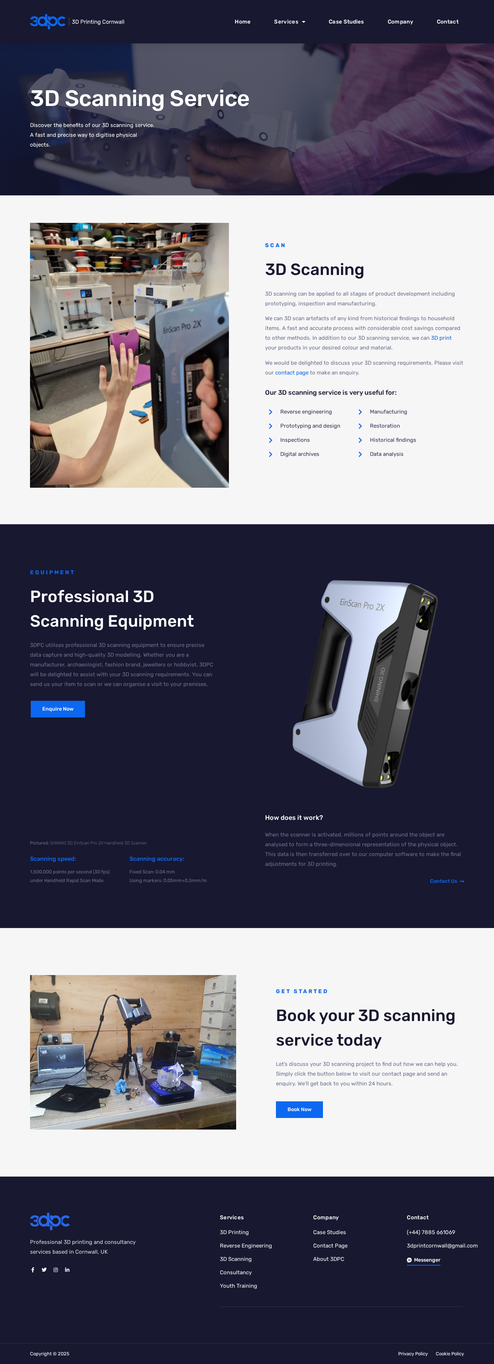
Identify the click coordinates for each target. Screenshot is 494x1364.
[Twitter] (44, 1269)
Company (400, 21)
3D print (441, 338)
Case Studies (346, 21)
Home (243, 21)
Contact (448, 21)
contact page (291, 372)
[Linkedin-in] (67, 1269)
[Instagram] (55, 1269)
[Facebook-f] (32, 1269)
